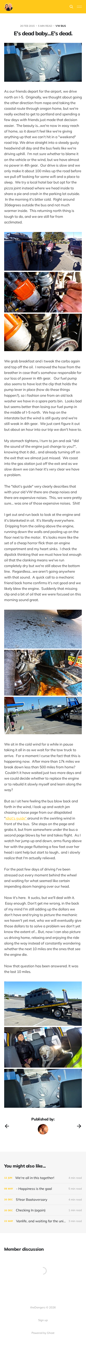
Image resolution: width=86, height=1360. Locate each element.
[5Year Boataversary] (43, 1199)
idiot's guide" (16, 818)
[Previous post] (7, 1126)
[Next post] (79, 1126)
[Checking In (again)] (43, 1210)
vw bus (61, 25)
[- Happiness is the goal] (43, 1188)
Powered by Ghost (43, 1333)
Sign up (43, 1320)
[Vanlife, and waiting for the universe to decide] (43, 1221)
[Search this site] (71, 7)
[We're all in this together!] (43, 1178)
